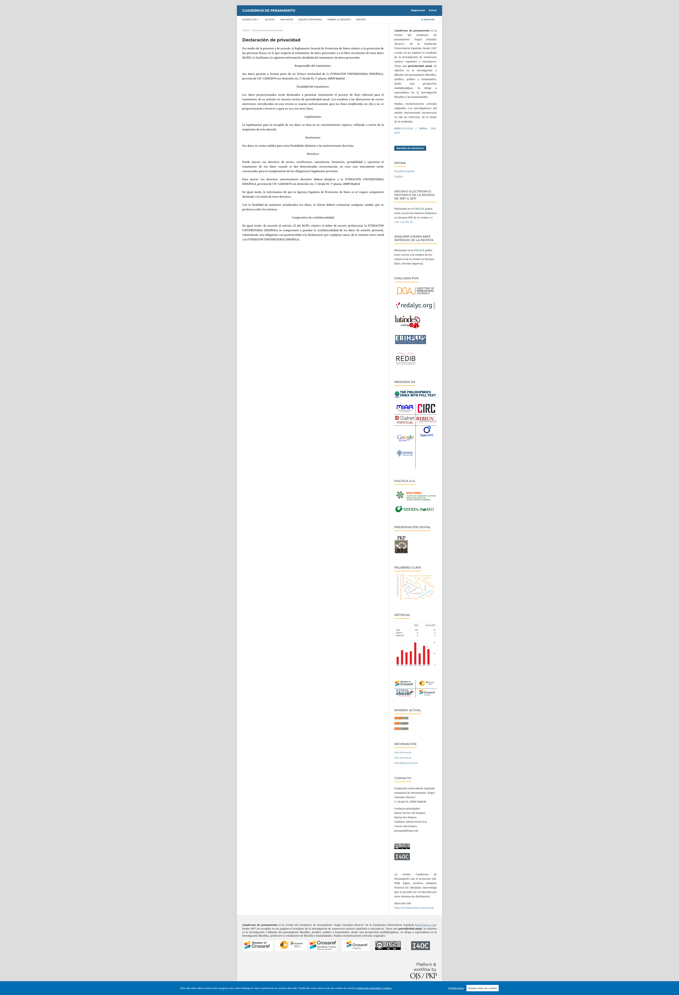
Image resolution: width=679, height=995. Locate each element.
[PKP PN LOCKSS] (401, 553)
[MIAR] (404, 412)
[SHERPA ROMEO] (415, 512)
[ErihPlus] (410, 344)
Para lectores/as (402, 752)
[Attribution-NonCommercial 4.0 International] (388, 949)
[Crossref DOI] (291, 949)
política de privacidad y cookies (374, 988)
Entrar (433, 10)
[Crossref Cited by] (356, 950)
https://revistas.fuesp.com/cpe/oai (414, 907)
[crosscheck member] (405, 695)
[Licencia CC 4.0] (402, 848)
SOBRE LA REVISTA (339, 19)
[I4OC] (420, 949)
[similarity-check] (323, 950)
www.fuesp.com (425, 925)
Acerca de (250, 19)
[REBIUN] (426, 422)
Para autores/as (402, 757)
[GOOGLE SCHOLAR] (404, 442)
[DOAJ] (415, 295)
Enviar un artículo (410, 148)
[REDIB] (405, 367)
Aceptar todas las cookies (482, 988)
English (398, 176)
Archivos (286, 19)
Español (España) (404, 171)
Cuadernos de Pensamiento (268, 11)
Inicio (246, 30)
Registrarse (418, 10)
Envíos (361, 19)
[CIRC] (426, 412)
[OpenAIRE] (426, 438)
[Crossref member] (258, 950)
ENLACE (419, 208)
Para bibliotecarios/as (406, 763)
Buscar (428, 19)
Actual (270, 19)
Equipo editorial (310, 19)
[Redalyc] (415, 310)
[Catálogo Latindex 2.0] (407, 329)
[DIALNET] (404, 423)
